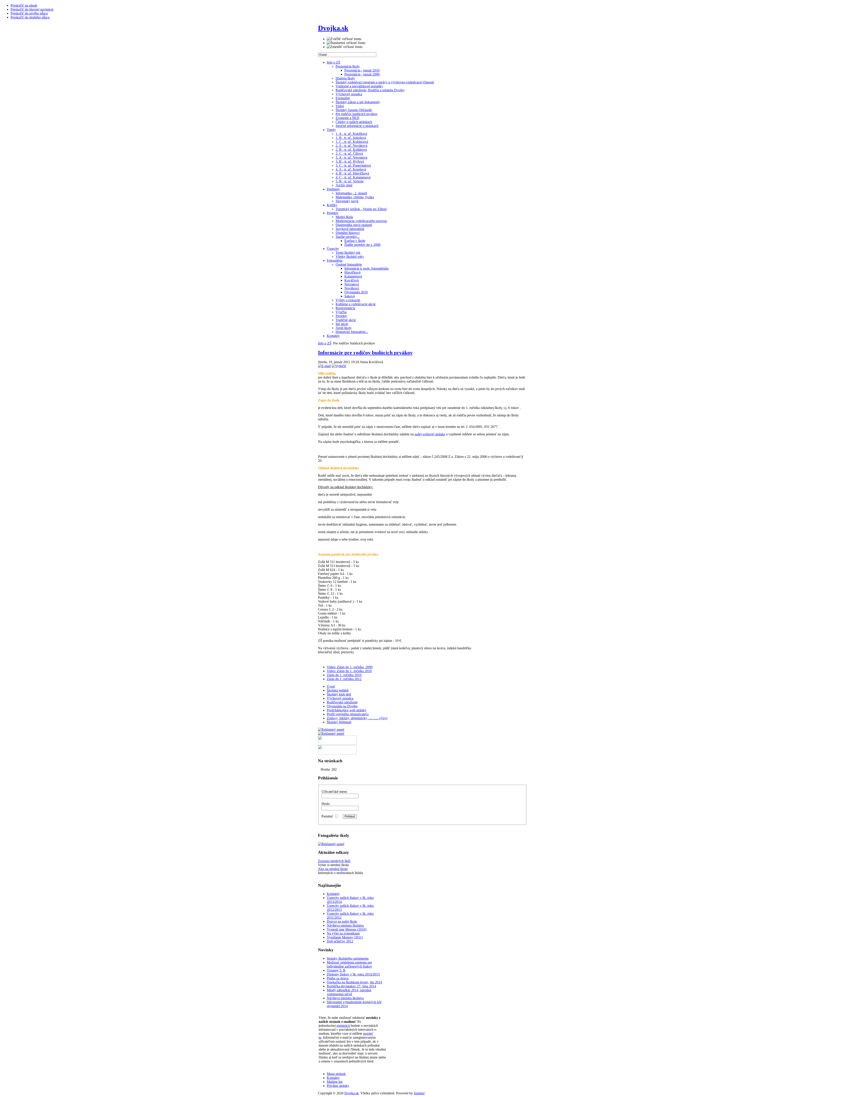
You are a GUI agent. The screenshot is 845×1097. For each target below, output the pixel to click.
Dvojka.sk (351, 1093)
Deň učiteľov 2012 (340, 941)
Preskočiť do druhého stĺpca (30, 17)
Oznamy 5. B (336, 970)
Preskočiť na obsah (24, 5)
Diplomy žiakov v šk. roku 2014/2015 (353, 974)
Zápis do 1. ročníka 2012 (344, 679)
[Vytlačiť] (339, 366)
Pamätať (327, 816)
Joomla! (419, 1093)
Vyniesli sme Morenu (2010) (346, 929)
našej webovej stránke (430, 434)
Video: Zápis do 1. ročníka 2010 (349, 671)
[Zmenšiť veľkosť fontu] (344, 47)
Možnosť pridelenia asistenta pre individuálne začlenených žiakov (349, 964)
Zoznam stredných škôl (334, 861)
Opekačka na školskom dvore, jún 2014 (354, 982)
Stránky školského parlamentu (348, 958)
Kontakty (333, 894)
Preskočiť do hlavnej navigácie (32, 9)
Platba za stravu (338, 978)
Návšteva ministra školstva (345, 925)
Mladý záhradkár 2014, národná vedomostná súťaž (349, 992)
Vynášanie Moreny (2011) (345, 937)
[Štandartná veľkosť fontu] (346, 43)
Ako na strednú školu (333, 869)
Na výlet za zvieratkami (343, 933)
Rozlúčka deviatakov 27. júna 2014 (351, 986)
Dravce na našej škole (342, 921)
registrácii (343, 1025)
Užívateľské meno (334, 791)
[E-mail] (324, 366)
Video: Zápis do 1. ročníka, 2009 (350, 667)
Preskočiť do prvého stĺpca (29, 13)
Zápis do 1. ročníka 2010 (344, 675)
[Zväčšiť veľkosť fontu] (344, 39)
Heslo (325, 804)
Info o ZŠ (324, 343)
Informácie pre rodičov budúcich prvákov (365, 352)
